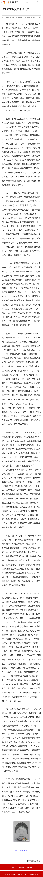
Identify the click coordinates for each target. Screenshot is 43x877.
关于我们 (13, 867)
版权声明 (30, 867)
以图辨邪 (14, 2)
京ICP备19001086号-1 (12, 874)
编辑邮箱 (21, 867)
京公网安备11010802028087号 (28, 874)
